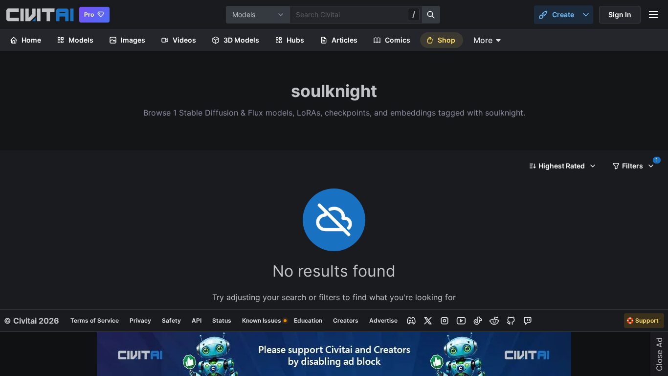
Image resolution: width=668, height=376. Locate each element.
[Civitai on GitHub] (511, 320)
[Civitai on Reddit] (494, 320)
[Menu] (653, 15)
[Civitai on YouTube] (461, 320)
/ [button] (413, 14)
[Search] (431, 15)
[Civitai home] (39, 14)
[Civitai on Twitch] (527, 320)
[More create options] (586, 14)
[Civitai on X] (428, 320)
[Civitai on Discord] (411, 320)
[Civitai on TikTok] (477, 320)
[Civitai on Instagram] (444, 320)
